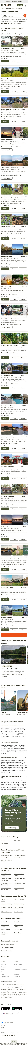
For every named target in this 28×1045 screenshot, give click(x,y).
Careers (3, 971)
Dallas (16, 8)
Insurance (16, 971)
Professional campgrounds (20, 969)
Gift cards (3, 964)
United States (8, 8)
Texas (13, 8)
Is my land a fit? (17, 967)
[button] (14, 725)
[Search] (24, 15)
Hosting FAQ (17, 976)
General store (4, 967)
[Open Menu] (25, 5)
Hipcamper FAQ (5, 976)
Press (2, 974)
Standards (16, 974)
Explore (2, 8)
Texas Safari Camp (16, 669)
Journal (3, 969)
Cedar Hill (3, 728)
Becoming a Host (18, 964)
